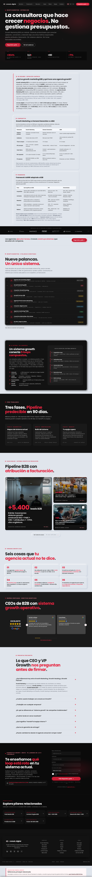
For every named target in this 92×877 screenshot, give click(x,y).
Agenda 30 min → (71, 786)
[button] (86, 625)
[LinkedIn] (7, 851)
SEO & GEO (44, 844)
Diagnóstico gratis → (79, 240)
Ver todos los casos (46, 535)
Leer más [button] (61, 631)
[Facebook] (14, 851)
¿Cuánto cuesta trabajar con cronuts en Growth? (33, 699)
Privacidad (79, 844)
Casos (44, 4)
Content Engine (44, 850)
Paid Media (44, 846)
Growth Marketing (44, 842)
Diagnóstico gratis (82, 4)
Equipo (55, 4)
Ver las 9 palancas (28, 45)
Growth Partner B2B (32, 687)
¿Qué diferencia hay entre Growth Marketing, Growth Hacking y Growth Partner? (41, 679)
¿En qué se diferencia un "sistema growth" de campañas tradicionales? (41, 710)
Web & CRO (44, 852)
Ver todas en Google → (46, 640)
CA (73, 4)
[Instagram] (10, 851)
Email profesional (56, 750)
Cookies (79, 846)
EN (70, 4)
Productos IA (29, 4)
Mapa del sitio (86, 861)
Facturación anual (57, 767)
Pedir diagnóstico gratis (66, 778)
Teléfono (54, 756)
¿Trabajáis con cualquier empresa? (28, 705)
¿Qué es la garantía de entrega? (27, 727)
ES (68, 4)
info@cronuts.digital (79, 850)
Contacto (62, 4)
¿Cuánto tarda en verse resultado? (28, 716)
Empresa (54, 762)
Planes (50, 4)
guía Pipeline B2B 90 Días (75, 874)
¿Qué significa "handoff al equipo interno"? (31, 722)
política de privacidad (63, 773)
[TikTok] (21, 851)
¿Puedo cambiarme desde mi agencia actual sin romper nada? (39, 733)
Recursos (38, 4)
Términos (79, 848)
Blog (62, 848)
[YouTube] (18, 851)
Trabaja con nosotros (61, 850)
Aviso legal (79, 842)
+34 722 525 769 (79, 852)
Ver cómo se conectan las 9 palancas (15, 328)
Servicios (21, 4)
